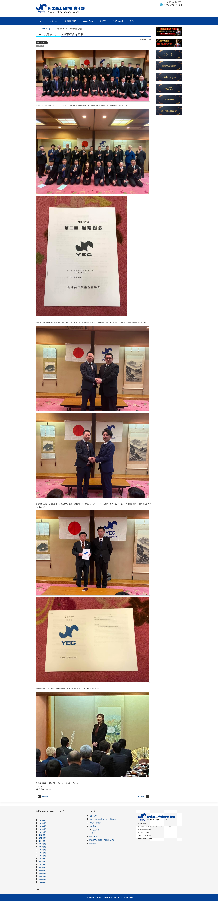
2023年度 (42, 829)
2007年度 (42, 876)
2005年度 (42, 882)
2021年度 (42, 835)
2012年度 (42, 861)
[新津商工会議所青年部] (60, 8)
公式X (132, 21)
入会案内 (103, 21)
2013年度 (42, 858)
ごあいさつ (54, 21)
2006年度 (42, 879)
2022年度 (42, 832)
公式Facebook (118, 21)
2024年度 (42, 826)
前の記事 (45, 796)
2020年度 (42, 838)
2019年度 (40, 46)
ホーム (41, 21)
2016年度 (42, 849)
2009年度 (42, 870)
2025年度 (42, 823)
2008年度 (42, 873)
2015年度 (42, 852)
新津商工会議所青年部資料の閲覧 (101, 840)
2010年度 (42, 867)
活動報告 (92, 843)
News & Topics (88, 21)
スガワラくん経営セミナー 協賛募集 (102, 819)
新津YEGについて (96, 836)
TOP (37, 28)
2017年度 (42, 847)
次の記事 (141, 796)
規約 (93, 833)
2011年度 (42, 864)
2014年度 (42, 855)
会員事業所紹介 (70, 21)
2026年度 (42, 820)
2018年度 (42, 844)
